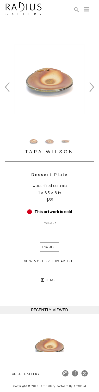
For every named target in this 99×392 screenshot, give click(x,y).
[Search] (76, 9)
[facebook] (75, 373)
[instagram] (65, 373)
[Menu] (86, 9)
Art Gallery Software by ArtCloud (63, 386)
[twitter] (84, 373)
